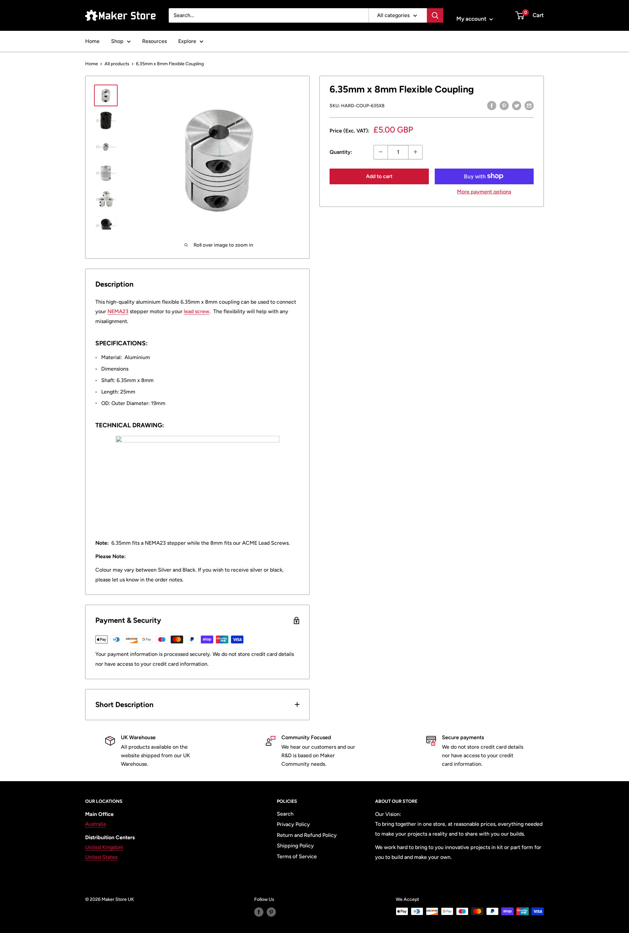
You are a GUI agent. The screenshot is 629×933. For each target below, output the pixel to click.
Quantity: (341, 152)
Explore (187, 41)
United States (101, 857)
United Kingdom (104, 847)
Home (92, 41)
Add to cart (379, 176)
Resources (154, 41)
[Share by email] (529, 105)
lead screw (196, 311)
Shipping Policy (295, 845)
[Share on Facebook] (491, 105)
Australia (95, 824)
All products (117, 64)
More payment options (484, 191)
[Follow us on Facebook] (258, 912)
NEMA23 (117, 311)
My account (472, 18)
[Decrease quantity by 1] (381, 152)
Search (285, 814)
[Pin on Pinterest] (504, 105)
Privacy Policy (293, 824)
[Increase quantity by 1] (415, 152)
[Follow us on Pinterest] (271, 912)
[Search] (435, 15)
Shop (117, 41)
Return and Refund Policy (307, 835)
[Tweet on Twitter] (516, 105)
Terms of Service (297, 856)
